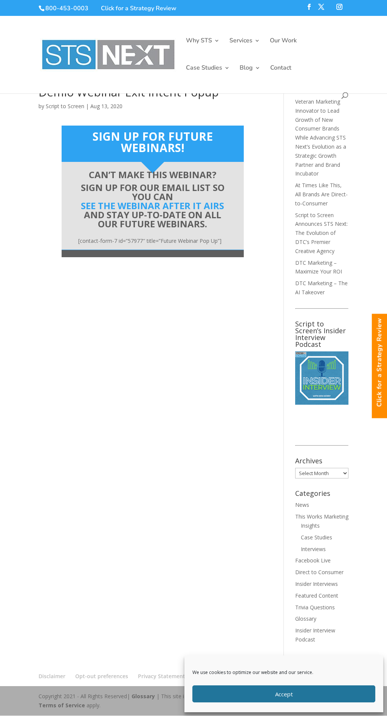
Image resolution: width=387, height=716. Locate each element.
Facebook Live (313, 560)
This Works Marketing (321, 516)
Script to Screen (65, 106)
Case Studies (204, 68)
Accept (284, 694)
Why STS (199, 41)
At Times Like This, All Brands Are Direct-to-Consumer (321, 194)
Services (240, 41)
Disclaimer (52, 676)
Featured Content (316, 595)
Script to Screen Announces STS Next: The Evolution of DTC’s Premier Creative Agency (321, 233)
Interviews (313, 549)
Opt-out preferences (101, 676)
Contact (280, 68)
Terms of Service (62, 705)
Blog (246, 68)
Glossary (305, 618)
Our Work (283, 41)
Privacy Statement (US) (167, 676)
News (302, 504)
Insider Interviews (316, 583)
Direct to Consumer (319, 572)
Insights (310, 525)
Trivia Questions (315, 607)
